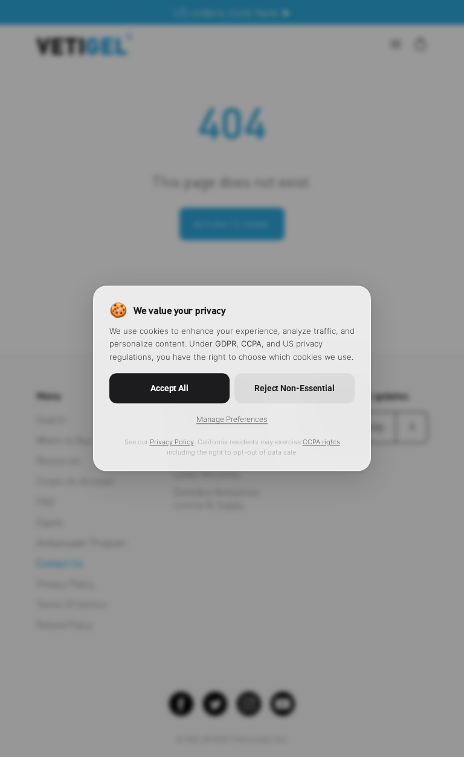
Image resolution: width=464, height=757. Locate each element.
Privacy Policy (172, 442)
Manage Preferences (232, 419)
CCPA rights (321, 442)
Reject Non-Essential (294, 389)
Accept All (169, 389)
